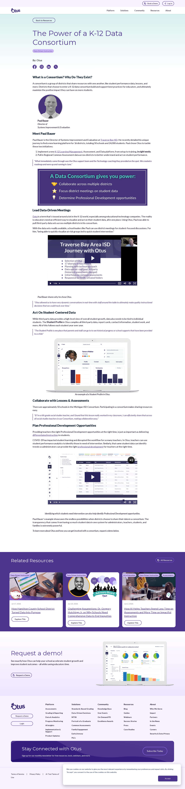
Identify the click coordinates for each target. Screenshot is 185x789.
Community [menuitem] (103, 704)
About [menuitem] (153, 704)
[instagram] (42, 66)
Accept (168, 778)
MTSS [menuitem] (74, 717)
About (168, 10)
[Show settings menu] (129, 283)
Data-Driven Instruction (43, 51)
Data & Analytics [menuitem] (52, 717)
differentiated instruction (45, 435)
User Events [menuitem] (103, 713)
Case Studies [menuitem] (129, 730)
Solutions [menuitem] (76, 704)
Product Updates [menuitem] (52, 736)
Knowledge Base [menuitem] (105, 709)
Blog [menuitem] (125, 709)
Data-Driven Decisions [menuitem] (81, 713)
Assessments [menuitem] (51, 709)
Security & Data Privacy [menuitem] (160, 734)
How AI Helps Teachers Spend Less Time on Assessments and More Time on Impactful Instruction (148, 612)
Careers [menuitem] (153, 730)
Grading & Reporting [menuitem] (54, 713)
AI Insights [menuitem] (49, 725)
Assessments (168, 575)
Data (35, 216)
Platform (110, 10)
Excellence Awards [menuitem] (105, 721)
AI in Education (129, 575)
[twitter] (56, 66)
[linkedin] (49, 66)
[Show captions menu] (119, 283)
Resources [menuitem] (129, 704)
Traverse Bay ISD (108, 139)
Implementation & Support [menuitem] (53, 731)
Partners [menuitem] (153, 717)
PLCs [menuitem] (74, 738)
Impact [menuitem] (153, 713)
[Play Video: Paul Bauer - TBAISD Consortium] (92, 258)
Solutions (124, 10)
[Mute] (124, 283)
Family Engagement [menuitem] (80, 730)
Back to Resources (44, 20)
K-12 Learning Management (68, 151)
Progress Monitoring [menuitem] (54, 721)
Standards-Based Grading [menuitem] (83, 709)
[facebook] (35, 66)
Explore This (20, 619)
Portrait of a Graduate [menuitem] (81, 721)
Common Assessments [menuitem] (81, 725)
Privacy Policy (35, 774)
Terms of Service (17, 774)
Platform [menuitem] (49, 704)
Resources (155, 10)
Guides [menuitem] (127, 713)
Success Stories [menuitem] (130, 721)
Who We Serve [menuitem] (156, 709)
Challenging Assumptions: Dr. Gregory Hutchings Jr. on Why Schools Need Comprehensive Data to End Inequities (89, 612)
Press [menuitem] (126, 725)
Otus (39, 60)
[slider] (87, 283)
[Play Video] (50, 283)
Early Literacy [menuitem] (77, 734)
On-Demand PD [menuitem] (104, 717)
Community (139, 10)
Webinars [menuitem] (128, 717)
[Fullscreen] (134, 283)
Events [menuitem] (153, 725)
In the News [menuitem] (155, 721)
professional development (90, 446)
